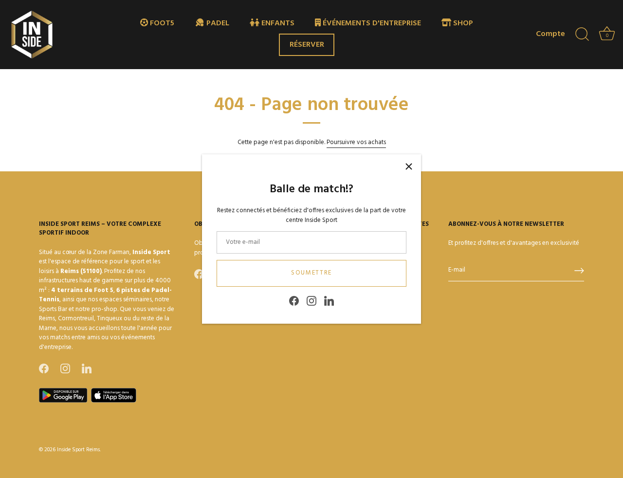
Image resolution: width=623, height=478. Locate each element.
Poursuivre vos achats (356, 142)
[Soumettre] (579, 271)
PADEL (216, 23)
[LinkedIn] (329, 301)
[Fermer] (409, 166)
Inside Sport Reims (78, 449)
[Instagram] (311, 301)
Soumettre (311, 273)
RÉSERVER (307, 44)
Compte (550, 34)
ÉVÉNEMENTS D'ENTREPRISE (371, 23)
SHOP (462, 23)
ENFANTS (276, 23)
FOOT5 (161, 23)
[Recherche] (582, 34)
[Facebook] (294, 301)
